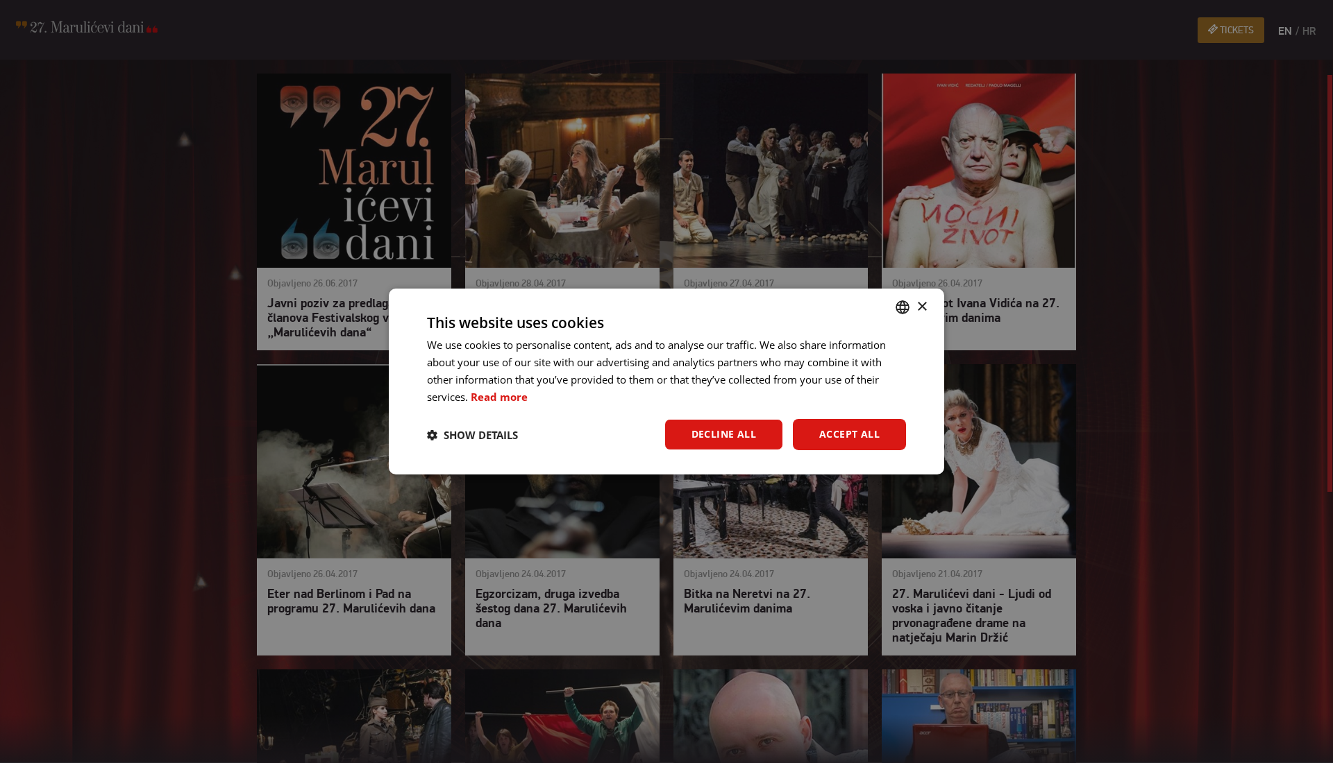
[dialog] (666, 381)
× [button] (921, 306)
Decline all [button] (723, 433)
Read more (499, 397)
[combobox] (902, 307)
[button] (472, 435)
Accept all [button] (849, 433)
